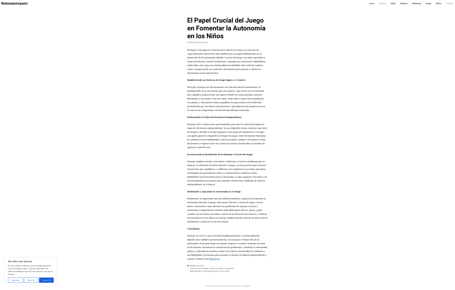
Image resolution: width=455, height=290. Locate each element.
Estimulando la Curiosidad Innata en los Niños (209, 271)
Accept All (46, 280)
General (382, 3)
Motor (438, 3)
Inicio (371, 3)
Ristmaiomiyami (14, 3)
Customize (15, 280)
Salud (393, 3)
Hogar (428, 3)
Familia (449, 3)
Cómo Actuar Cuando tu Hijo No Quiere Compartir (212, 268)
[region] (31, 271)
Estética (403, 3)
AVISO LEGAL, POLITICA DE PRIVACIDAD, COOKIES (227, 286)
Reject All (31, 280)
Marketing (416, 3)
